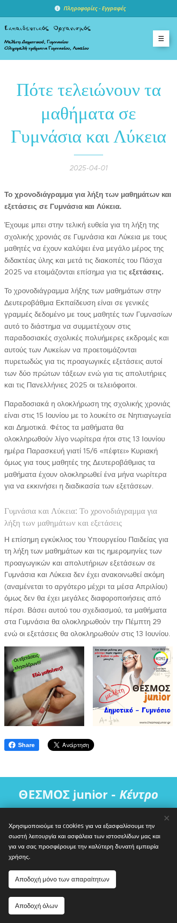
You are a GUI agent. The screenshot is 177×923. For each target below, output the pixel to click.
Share (26, 744)
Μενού (161, 38)
